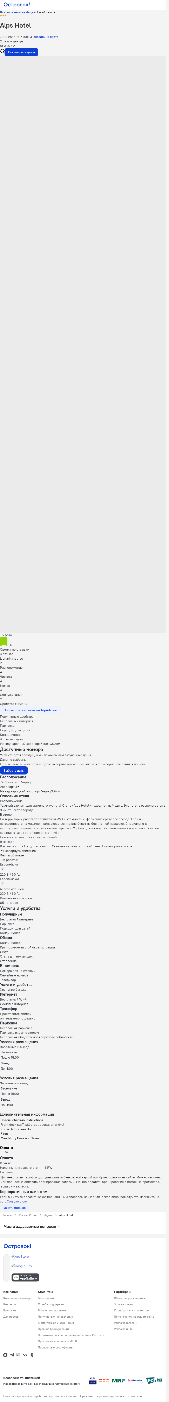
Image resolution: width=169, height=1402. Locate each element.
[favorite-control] (2, 51)
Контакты (9, 1304)
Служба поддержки (51, 1304)
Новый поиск (45, 12)
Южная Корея (28, 1215)
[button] (83, 97)
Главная (7, 1215)
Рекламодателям (125, 1323)
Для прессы (11, 1316)
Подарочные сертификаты (55, 1347)
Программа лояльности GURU (58, 1341)
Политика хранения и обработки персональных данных (40, 1396)
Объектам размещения (129, 1298)
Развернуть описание (19, 851)
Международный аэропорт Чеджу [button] (25, 791)
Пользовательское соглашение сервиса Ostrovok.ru (72, 1335)
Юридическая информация (56, 1323)
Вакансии (9, 1310)
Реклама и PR (123, 1329)
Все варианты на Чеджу (18, 12)
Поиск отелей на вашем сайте (134, 1316)
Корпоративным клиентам (131, 1310)
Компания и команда (17, 1298)
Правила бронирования (53, 1329)
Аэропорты (8, 787)
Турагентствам (123, 1304)
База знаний (46, 1298)
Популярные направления (55, 1316)
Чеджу (48, 1215)
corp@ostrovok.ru (13, 1201)
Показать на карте (45, 37)
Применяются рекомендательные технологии (111, 1396)
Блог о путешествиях (52, 1310)
